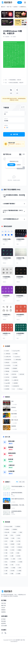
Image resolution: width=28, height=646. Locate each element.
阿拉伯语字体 (8, 359)
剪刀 (6, 541)
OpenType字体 (16, 350)
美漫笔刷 (7, 368)
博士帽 (12, 570)
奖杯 (6, 556)
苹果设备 (7, 371)
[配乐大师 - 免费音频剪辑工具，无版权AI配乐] (7, 14)
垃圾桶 (18, 573)
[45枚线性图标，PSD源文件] (7, 290)
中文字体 (7, 377)
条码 (20, 558)
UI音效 (6, 374)
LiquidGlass (17, 356)
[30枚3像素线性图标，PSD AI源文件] (21, 309)
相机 (18, 553)
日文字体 (15, 362)
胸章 (12, 541)
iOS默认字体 (8, 356)
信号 (13, 547)
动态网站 (3, 612)
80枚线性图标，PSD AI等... (18, 505)
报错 (23, 107)
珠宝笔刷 (16, 383)
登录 (20, 2)
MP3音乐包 (7, 365)
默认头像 (7, 532)
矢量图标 (15, 6)
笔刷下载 (3, 605)
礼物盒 (13, 567)
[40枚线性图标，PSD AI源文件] (21, 271)
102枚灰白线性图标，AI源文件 (15, 82)
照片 (20, 567)
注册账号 (18, 164)
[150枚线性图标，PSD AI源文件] (7, 271)
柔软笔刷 (15, 377)
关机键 (20, 561)
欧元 (6, 561)
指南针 (14, 532)
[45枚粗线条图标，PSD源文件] (21, 233)
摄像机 (19, 550)
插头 (6, 544)
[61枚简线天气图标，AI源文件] (21, 252)
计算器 (19, 570)
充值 (7, 127)
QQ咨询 (16, 100)
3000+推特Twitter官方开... (18, 498)
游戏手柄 (13, 561)
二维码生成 (7, 353)
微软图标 (15, 529)
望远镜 (6, 538)
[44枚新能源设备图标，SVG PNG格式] (6, 512)
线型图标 (7, 529)
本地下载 (15, 134)
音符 (12, 553)
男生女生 (20, 547)
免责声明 (3, 623)
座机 (19, 544)
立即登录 (11, 164)
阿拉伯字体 (15, 371)
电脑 (6, 564)
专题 (6, 553)
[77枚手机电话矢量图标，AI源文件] (6, 488)
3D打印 (3, 607)
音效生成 (7, 362)
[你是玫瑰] (6, 427)
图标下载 (9, 6)
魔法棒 (12, 544)
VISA (18, 564)
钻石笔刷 (7, 389)
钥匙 (6, 550)
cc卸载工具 (15, 380)
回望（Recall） (15, 420)
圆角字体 (7, 380)
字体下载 (3, 603)
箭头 (19, 538)
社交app (20, 389)
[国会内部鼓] (6, 415)
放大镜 (18, 556)
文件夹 (12, 550)
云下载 (18, 541)
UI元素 (15, 365)
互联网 (14, 36)
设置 (12, 556)
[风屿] (6, 402)
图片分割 (22, 374)
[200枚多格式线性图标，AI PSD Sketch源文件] (6, 494)
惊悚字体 (7, 386)
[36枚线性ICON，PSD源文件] (7, 327)
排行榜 (18, 535)
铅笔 (6, 573)
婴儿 (12, 535)
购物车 (6, 567)
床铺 (13, 538)
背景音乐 (3, 609)
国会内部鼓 (14, 413)
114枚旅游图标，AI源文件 (14, 79)
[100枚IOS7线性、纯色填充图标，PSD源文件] (7, 233)
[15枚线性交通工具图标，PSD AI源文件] (7, 309)
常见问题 (3, 621)
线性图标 (18, 526)
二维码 (13, 558)
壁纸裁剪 (15, 368)
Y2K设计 (7, 350)
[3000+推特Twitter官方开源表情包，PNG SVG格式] (6, 500)
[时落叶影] (6, 409)
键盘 (12, 573)
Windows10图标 (8, 526)
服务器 (6, 558)
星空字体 (14, 374)
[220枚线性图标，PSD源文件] (21, 327)
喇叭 (21, 532)
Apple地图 (7, 383)
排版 (6, 535)
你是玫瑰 (13, 426)
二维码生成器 (18, 359)
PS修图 (15, 353)
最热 (24, 154)
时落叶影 (13, 407)
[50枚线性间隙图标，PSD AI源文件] (7, 252)
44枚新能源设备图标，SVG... (16, 512)
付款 (12, 564)
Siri (14, 389)
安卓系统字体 (16, 386)
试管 (6, 570)
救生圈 (6, 547)
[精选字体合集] (21, 22)
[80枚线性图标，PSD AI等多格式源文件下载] (21, 290)
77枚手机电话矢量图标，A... (18, 486)
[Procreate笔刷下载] (7, 22)
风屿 (12, 401)
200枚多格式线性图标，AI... (17, 493)
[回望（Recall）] (6, 421)
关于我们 (3, 619)
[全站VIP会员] (21, 14)
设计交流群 (4, 625)
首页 (4, 6)
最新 (20, 154)
